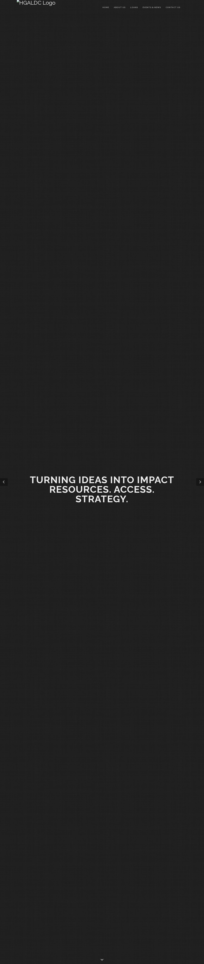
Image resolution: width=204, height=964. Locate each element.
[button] (4, 482)
